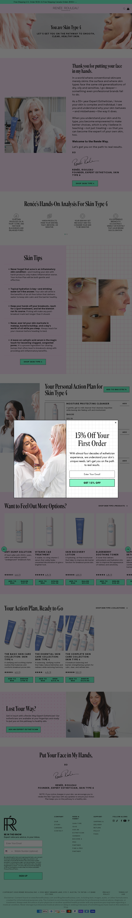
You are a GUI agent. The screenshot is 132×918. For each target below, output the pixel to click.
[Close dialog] (115, 422)
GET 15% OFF (92, 482)
